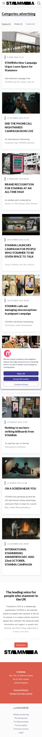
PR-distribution (21, 718)
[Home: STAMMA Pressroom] (20, 3)
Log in (21, 732)
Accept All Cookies (21, 379)
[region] (21, 368)
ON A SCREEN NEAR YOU (20, 488)
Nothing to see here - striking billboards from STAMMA (19, 431)
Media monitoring (21, 714)
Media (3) (18, 24)
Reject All (21, 373)
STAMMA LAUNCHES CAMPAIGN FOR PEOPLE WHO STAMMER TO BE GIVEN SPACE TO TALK (20, 251)
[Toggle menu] (3, 3)
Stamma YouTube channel (21, 693)
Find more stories (21, 729)
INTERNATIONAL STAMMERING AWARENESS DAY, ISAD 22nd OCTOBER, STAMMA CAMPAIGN (19, 557)
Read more (21, 645)
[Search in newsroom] (39, 3)
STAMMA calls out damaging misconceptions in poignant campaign (21, 309)
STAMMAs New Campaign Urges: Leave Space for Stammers (21, 66)
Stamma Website (21, 690)
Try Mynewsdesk (21, 721)
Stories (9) (6, 24)
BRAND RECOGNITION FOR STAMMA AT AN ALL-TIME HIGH (19, 188)
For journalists (21, 725)
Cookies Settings (21, 384)
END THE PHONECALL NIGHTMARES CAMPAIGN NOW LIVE (19, 127)
